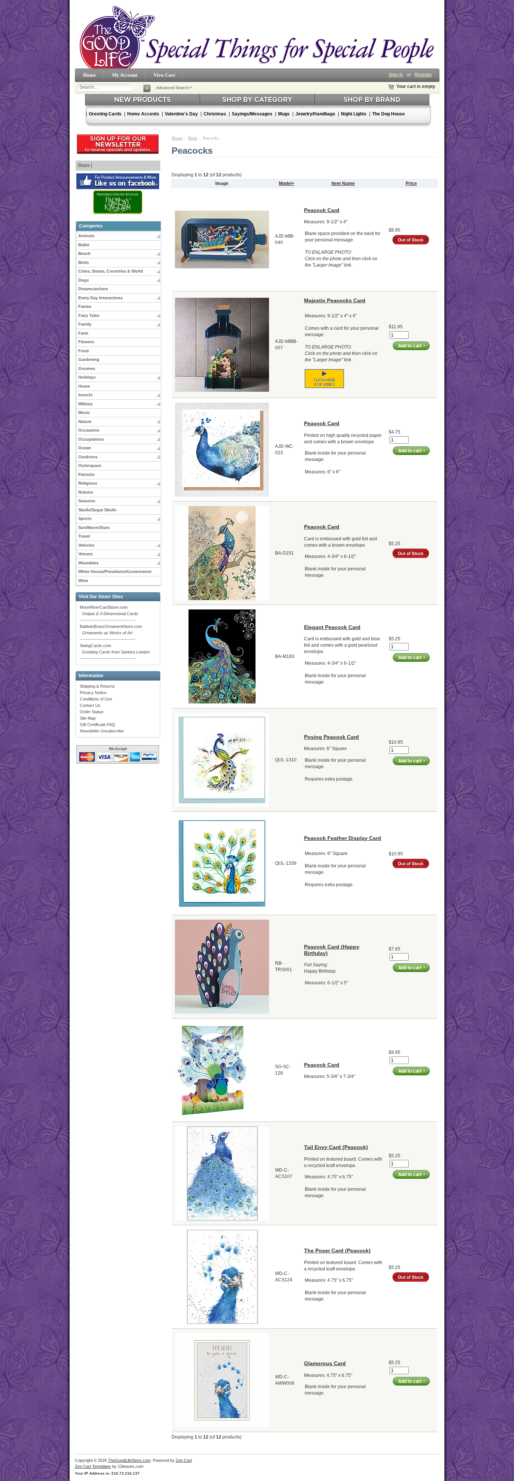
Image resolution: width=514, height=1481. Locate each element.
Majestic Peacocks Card (334, 300)
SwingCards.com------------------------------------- (115, 652)
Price (411, 183)
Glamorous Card (325, 1363)
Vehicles (86, 545)
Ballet (84, 245)
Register (423, 74)
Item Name (343, 183)
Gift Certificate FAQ (97, 724)
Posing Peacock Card (331, 737)
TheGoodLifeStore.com (129, 1460)
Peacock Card (321, 210)
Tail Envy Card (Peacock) (336, 1147)
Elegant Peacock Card (332, 627)
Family (84, 324)
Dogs (83, 280)
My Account (124, 75)
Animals (86, 235)
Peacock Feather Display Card (342, 838)
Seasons (86, 501)
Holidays (87, 377)
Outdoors (87, 457)
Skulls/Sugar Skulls (97, 510)
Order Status (91, 711)
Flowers (86, 342)
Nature (84, 421)
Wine (83, 580)
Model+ (286, 183)
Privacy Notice (93, 692)
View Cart (164, 75)
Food (83, 351)
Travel (84, 536)
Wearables (88, 563)
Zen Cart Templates (93, 1466)
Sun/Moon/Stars (94, 527)
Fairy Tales (88, 315)
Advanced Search (172, 87)
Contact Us (90, 705)
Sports (84, 518)
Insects (85, 395)
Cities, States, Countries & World (110, 271)
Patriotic (86, 474)
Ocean (84, 448)
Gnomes (86, 368)
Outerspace (89, 465)
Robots (85, 492)
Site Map (88, 718)
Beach (84, 253)
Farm (83, 333)
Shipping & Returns (97, 686)
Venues (85, 554)
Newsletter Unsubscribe (102, 731)
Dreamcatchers (93, 288)
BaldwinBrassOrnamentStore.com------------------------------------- (111, 632)
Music (84, 412)
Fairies (84, 306)
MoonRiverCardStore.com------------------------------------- (109, 613)
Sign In (396, 74)
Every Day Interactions (100, 298)
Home (89, 75)
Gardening (88, 359)
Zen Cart (184, 1460)
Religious (87, 483)
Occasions (88, 430)
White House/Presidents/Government (115, 571)
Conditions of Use (96, 699)
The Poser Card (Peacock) (337, 1251)
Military (85, 404)
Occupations (91, 439)
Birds (83, 262)
